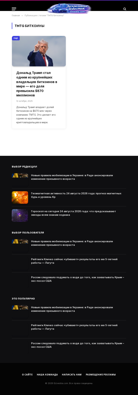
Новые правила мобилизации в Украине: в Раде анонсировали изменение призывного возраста (72, 177)
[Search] (124, 9)
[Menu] (14, 9)
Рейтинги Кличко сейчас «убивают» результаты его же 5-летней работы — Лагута (74, 261)
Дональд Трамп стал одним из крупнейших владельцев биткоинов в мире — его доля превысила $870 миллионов (36, 84)
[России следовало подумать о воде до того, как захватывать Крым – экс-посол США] (20, 281)
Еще (16, 38)
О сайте (27, 374)
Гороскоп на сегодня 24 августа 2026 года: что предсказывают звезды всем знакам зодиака (73, 213)
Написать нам (72, 374)
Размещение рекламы (101, 374)
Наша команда (47, 374)
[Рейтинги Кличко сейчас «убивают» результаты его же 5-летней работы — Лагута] (20, 263)
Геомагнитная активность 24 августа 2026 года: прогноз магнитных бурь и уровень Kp (76, 195)
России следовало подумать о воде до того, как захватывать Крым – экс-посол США (77, 279)
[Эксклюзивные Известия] (69, 9)
